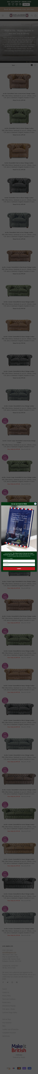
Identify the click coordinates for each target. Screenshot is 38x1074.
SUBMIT (19, 568)
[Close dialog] (35, 504)
